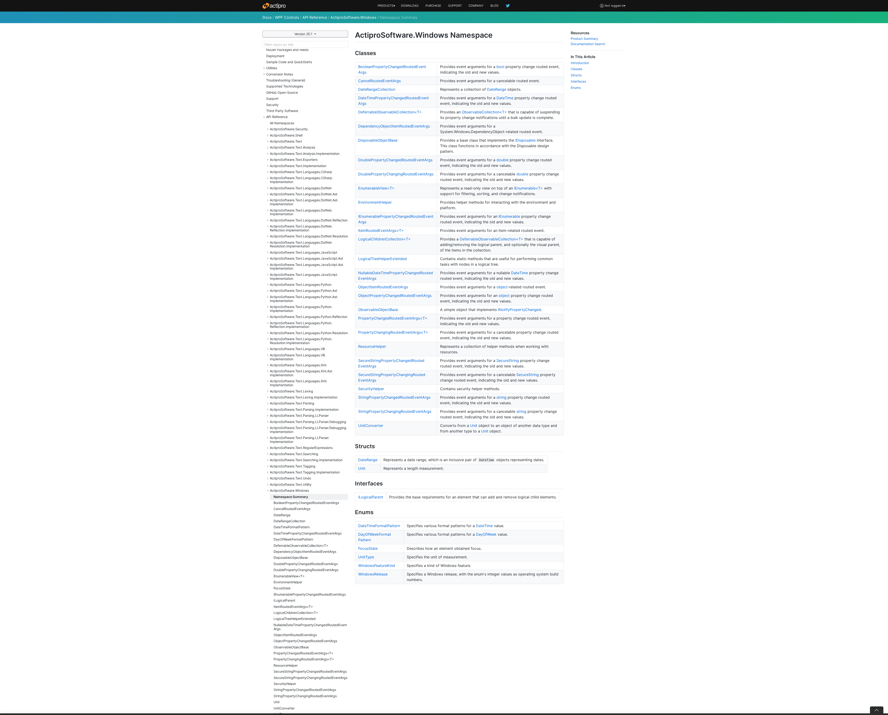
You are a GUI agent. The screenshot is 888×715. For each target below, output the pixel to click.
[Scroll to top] (876, 709)
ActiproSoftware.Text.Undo (290, 478)
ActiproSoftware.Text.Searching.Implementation (306, 460)
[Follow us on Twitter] (508, 5)
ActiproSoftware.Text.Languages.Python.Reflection (308, 317)
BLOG (494, 5)
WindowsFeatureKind (376, 565)
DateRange (282, 515)
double (502, 160)
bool (500, 66)
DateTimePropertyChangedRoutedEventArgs (308, 533)
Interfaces (578, 81)
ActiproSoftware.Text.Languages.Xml (298, 365)
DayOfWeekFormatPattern (293, 539)
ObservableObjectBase (291, 647)
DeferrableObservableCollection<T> (301, 545)
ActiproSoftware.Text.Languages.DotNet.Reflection (309, 220)
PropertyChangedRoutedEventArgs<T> (303, 653)
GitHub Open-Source (282, 92)
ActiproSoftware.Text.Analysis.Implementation (304, 153)
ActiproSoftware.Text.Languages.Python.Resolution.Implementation (301, 341)
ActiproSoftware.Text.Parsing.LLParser (299, 415)
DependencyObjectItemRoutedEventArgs (305, 551)
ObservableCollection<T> (484, 112)
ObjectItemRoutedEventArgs (295, 635)
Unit (277, 702)
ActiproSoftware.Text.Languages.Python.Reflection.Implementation (301, 325)
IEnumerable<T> (528, 188)
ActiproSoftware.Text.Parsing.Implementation (304, 409)
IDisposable (525, 140)
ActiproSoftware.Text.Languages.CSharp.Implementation (301, 180)
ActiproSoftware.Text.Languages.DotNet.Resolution (309, 236)
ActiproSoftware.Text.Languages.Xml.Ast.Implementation (301, 373)
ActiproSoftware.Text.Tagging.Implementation (305, 472)
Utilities (271, 68)
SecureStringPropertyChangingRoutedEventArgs (310, 678)
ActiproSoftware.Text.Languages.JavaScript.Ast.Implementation (307, 266)
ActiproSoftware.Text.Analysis (292, 147)
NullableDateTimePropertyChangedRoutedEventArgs (310, 627)
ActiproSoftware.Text (286, 141)
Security (272, 105)
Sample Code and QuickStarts (289, 62)
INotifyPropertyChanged (519, 309)
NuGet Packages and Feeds (287, 50)
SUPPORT (455, 5)
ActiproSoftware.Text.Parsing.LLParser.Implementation (299, 440)
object (502, 287)
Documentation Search (588, 44)
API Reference (314, 17)
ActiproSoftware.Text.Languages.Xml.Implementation (298, 383)
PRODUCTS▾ (386, 5)
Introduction (580, 63)
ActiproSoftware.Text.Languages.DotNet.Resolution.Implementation (301, 244)
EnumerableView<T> (289, 576)
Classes (576, 69)
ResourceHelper (286, 665)
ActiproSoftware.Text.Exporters (294, 160)
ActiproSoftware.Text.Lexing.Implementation (303, 397)
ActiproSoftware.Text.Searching (294, 454)
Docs (266, 17)
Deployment (275, 56)
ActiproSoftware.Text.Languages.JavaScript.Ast (306, 258)
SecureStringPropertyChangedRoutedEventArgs (310, 671)
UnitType (366, 557)
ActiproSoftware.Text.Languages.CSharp (301, 172)
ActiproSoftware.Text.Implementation (298, 166)
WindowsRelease (373, 574)
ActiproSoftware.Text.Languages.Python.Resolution (309, 333)
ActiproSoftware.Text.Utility (290, 484)
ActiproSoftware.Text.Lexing (291, 391)
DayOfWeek (486, 534)
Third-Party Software (282, 111)
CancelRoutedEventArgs (292, 509)
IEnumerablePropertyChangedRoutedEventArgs (310, 594)
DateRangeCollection (289, 521)
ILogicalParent (284, 600)
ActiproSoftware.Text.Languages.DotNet (301, 188)
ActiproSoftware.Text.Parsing (292, 403)
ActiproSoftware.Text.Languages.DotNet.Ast (303, 194)
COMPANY (476, 5)
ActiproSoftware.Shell (286, 135)
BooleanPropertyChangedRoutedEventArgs (306, 503)
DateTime (504, 98)
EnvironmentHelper (288, 582)
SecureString (507, 360)
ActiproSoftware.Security (289, 129)
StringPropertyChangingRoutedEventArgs (305, 696)
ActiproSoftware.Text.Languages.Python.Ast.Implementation (304, 299)
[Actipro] (274, 5)
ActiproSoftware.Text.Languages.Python (300, 284)
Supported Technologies (284, 86)
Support (272, 98)
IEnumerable (509, 216)
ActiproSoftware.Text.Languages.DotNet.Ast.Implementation (304, 202)
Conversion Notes (279, 74)
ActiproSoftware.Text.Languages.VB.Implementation (298, 357)
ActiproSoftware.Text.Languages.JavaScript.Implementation (304, 276)
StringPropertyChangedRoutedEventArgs (305, 690)
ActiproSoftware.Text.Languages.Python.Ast (303, 290)
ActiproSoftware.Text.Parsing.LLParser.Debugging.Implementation (308, 430)
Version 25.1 (303, 34)
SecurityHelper (285, 684)
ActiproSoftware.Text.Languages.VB (297, 349)
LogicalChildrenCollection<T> (296, 613)
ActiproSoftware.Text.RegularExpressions (301, 448)
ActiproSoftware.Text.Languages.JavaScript (303, 252)
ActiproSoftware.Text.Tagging (292, 466)
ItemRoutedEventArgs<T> (293, 607)
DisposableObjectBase (291, 558)
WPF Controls (287, 17)
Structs (576, 75)
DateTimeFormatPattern (292, 527)
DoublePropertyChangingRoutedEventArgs (306, 570)
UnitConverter (284, 708)
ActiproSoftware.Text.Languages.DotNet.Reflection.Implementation (301, 228)
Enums (576, 88)
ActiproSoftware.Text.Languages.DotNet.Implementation (301, 212)
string (501, 397)
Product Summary (584, 38)
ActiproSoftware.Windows (353, 17)
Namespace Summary (291, 497)
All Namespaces (282, 123)
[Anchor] (380, 53)
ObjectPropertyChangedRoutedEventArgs (305, 641)
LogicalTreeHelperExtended (295, 619)
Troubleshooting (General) (285, 80)
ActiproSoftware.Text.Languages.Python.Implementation (301, 309)
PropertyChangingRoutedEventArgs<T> (304, 659)
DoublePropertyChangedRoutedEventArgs (306, 564)
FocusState (282, 588)
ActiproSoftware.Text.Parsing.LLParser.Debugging (308, 422)
